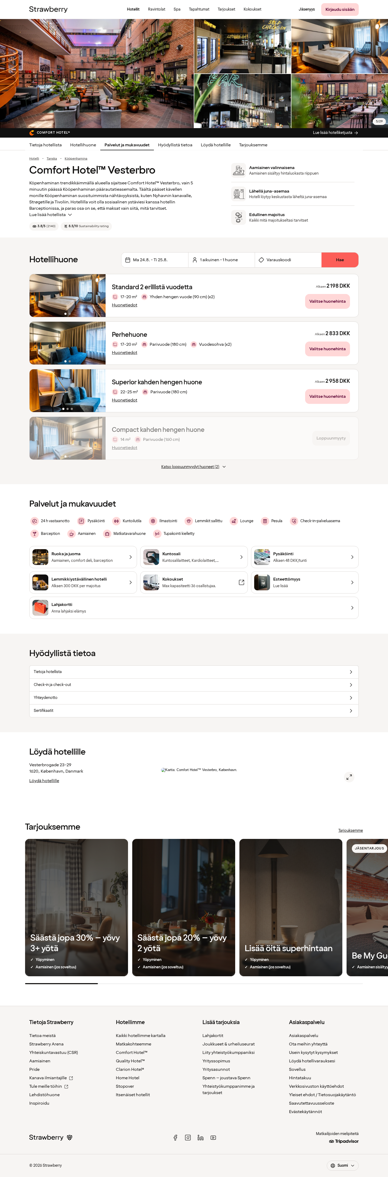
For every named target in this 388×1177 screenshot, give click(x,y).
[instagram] (188, 1137)
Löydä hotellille (216, 145)
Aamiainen (39, 1061)
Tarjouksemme (253, 145)
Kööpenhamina (76, 159)
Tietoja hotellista (45, 145)
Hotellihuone (83, 145)
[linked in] (200, 1137)
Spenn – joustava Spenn (226, 1078)
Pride (34, 1069)
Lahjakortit (212, 1036)
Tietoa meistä (42, 1036)
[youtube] (213, 1137)
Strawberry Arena (46, 1044)
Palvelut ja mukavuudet (127, 145)
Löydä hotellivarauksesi (312, 1061)
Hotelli (34, 159)
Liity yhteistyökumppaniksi (228, 1052)
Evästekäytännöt (305, 1112)
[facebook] (175, 1137)
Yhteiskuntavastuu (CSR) (53, 1052)
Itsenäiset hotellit (133, 1095)
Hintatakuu (300, 1078)
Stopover (125, 1086)
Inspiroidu (39, 1103)
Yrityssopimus (216, 1061)
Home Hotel (127, 1078)
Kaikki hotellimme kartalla (140, 1036)
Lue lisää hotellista (47, 215)
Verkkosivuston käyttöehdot (316, 1086)
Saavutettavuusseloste (311, 1103)
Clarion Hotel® (130, 1069)
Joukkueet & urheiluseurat (228, 1044)
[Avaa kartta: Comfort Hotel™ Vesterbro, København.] (349, 777)
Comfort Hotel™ (132, 1052)
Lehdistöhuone (44, 1095)
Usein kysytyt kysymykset (313, 1052)
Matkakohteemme (133, 1044)
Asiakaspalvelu (303, 1036)
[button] (68, 295)
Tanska (52, 159)
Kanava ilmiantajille (48, 1078)
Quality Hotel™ (130, 1061)
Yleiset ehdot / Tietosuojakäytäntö (322, 1095)
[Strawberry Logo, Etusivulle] (48, 9)
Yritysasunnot (216, 1069)
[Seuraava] (98, 295)
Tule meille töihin (45, 1086)
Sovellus (297, 1069)
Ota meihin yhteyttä (308, 1044)
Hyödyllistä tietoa (175, 145)
